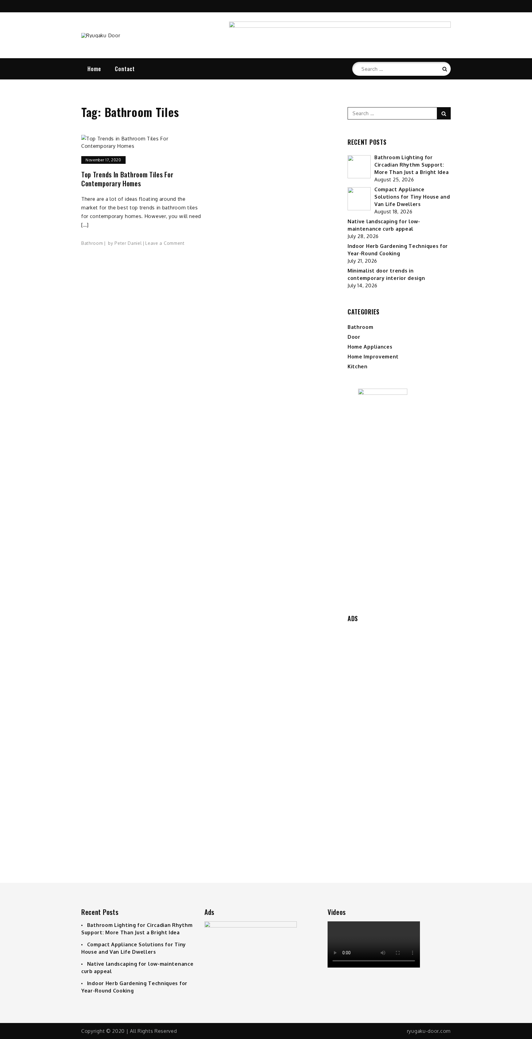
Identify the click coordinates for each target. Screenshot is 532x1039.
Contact (125, 69)
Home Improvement (373, 357)
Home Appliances (370, 347)
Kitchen (358, 366)
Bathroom (92, 243)
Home (94, 69)
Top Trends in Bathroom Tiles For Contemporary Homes (127, 179)
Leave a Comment (165, 243)
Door (354, 337)
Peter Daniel (128, 243)
